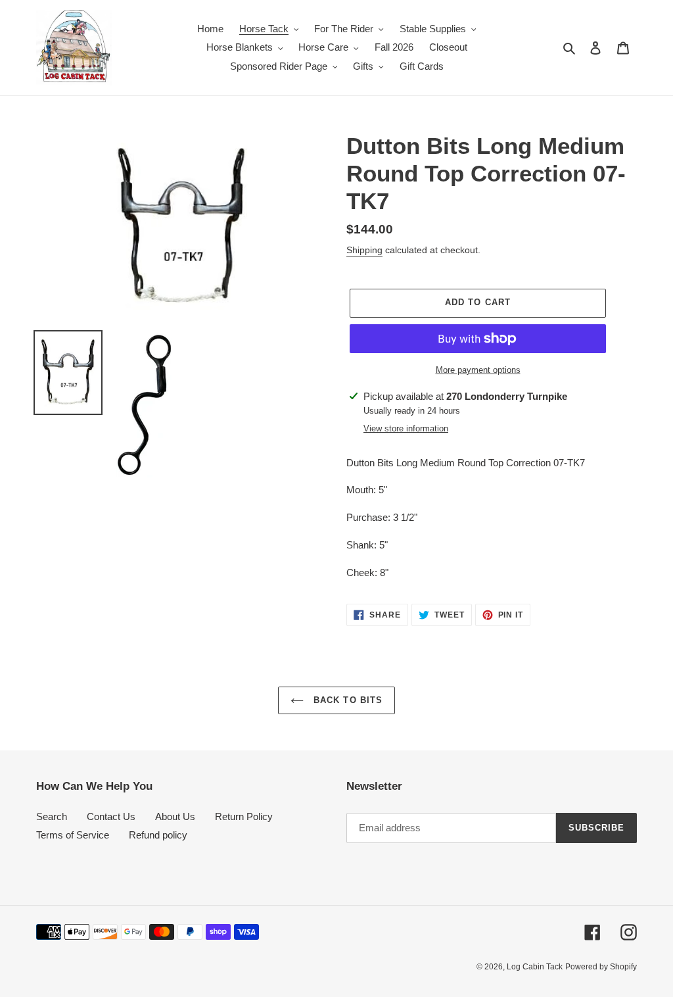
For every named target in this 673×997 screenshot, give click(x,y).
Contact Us (111, 816)
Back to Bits (346, 700)
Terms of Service (72, 834)
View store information (405, 428)
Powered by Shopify (601, 966)
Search (51, 816)
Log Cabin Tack (535, 966)
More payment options (478, 370)
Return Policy (244, 816)
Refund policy (158, 834)
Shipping (364, 250)
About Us (175, 816)
